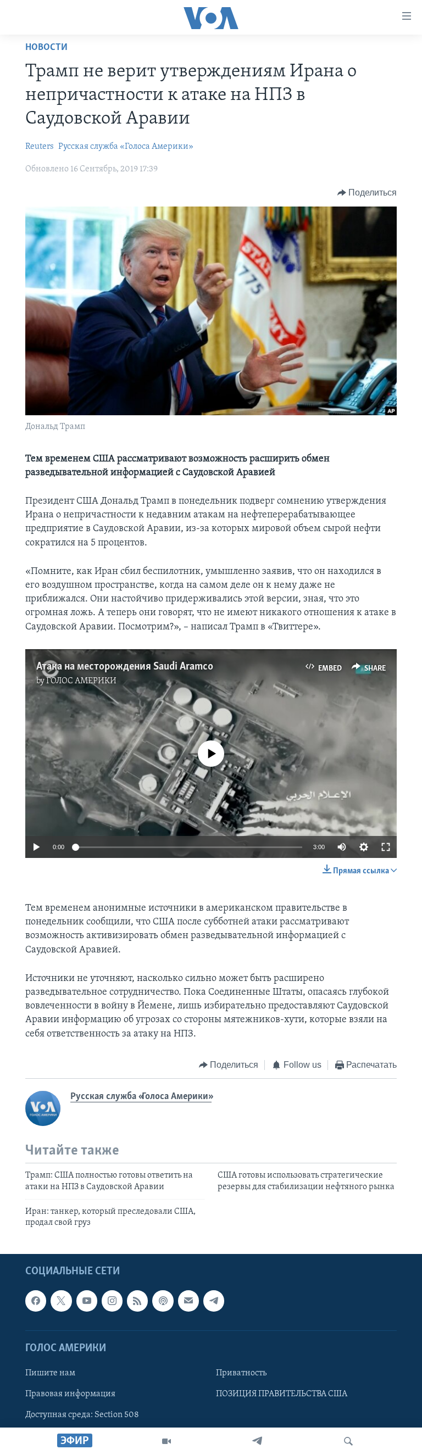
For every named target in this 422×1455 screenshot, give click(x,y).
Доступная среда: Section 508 (82, 1415)
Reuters (39, 146)
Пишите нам (50, 1373)
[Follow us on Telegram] (213, 1300)
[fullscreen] (386, 847)
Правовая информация (70, 1394)
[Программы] (166, 1441)
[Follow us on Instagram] (112, 1300)
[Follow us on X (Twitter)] (61, 1300)
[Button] (367, 193)
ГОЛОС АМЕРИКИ (81, 681)
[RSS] (137, 1300)
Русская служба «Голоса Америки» (125, 146)
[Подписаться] (188, 1300)
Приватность (241, 1373)
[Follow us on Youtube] (86, 1300)
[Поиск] (348, 1441)
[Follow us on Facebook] (35, 1300)
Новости (46, 48)
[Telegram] (257, 1441)
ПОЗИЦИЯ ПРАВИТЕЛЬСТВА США (281, 1394)
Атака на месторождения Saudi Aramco (124, 666)
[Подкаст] (162, 1300)
